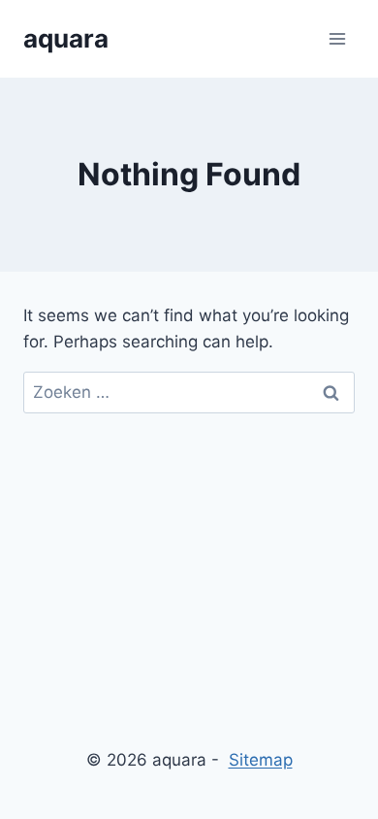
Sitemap (261, 760)
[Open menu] (337, 38)
